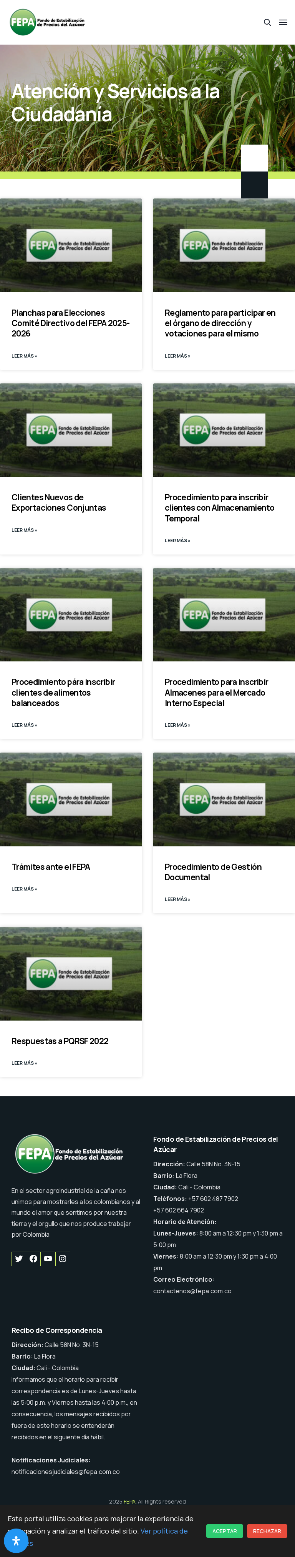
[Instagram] (63, 1259)
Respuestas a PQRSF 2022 (60, 1041)
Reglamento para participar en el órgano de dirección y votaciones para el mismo (220, 323)
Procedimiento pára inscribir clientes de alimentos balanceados (63, 692)
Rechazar (267, 1531)
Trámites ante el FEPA (51, 866)
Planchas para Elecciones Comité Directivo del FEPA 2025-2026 (70, 323)
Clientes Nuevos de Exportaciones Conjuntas (59, 502)
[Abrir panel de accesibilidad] (16, 1541)
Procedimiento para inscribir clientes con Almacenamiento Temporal (219, 508)
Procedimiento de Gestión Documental (213, 872)
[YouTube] (48, 1259)
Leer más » (24, 356)
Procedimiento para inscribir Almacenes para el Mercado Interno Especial (216, 692)
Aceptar (224, 1531)
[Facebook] (33, 1259)
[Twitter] (19, 1259)
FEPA (130, 1501)
